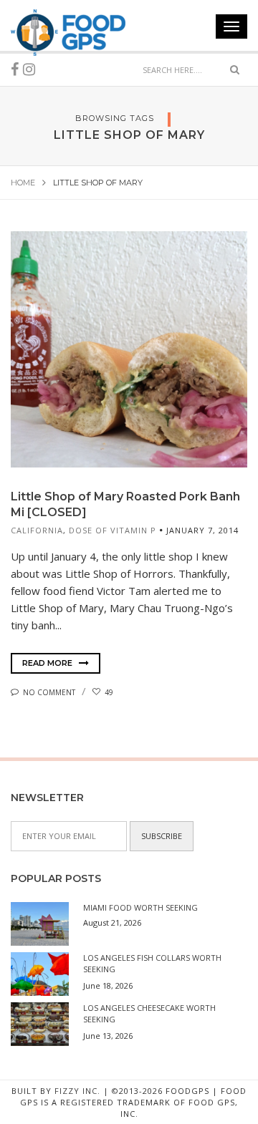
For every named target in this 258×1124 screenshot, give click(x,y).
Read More (48, 663)
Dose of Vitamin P (112, 530)
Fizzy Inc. (77, 1090)
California (37, 530)
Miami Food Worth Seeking (140, 907)
